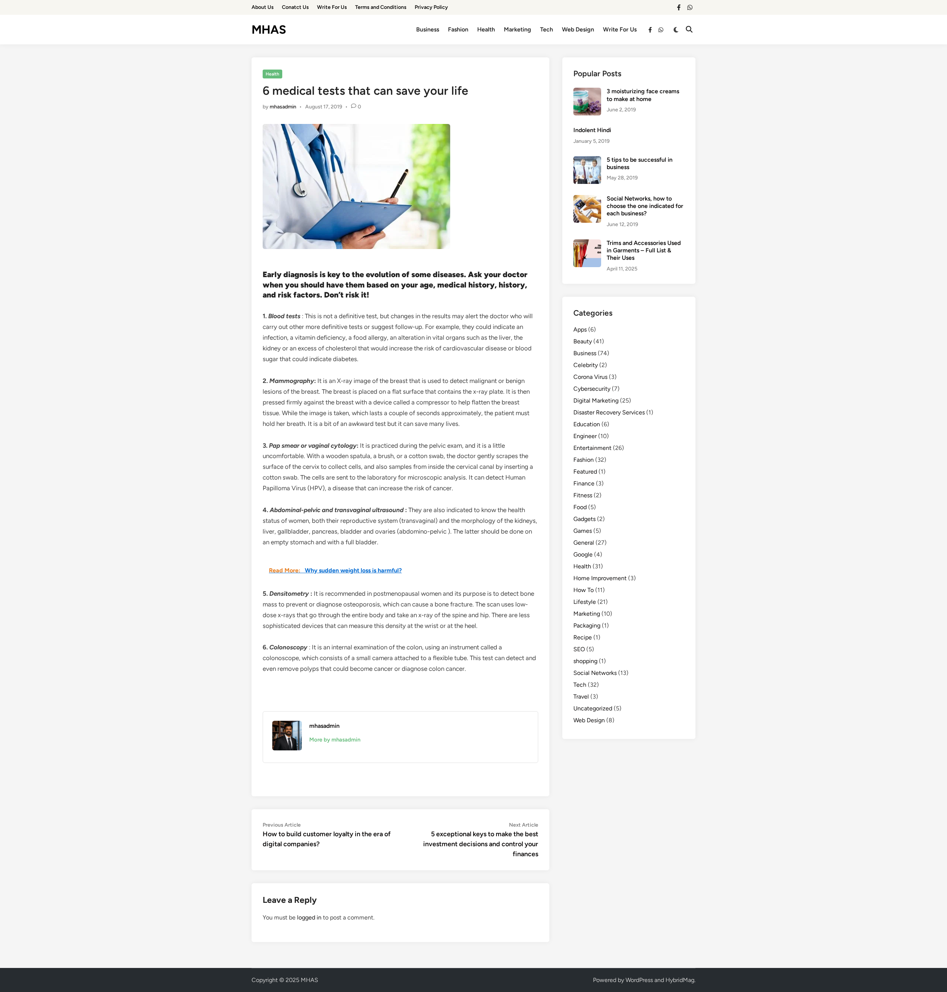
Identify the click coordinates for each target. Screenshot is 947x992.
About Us (263, 7)
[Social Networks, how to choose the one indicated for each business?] (587, 199)
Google (583, 554)
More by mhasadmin (334, 739)
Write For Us (332, 7)
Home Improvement (600, 578)
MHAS (269, 30)
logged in (309, 917)
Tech (546, 29)
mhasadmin (283, 107)
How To (583, 589)
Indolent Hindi (592, 130)
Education (586, 424)
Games (582, 530)
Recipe (582, 637)
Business (427, 29)
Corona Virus (590, 376)
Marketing (517, 29)
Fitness (582, 495)
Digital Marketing (596, 400)
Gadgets (584, 518)
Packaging (586, 625)
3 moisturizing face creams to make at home (643, 95)
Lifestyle (584, 601)
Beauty (582, 341)
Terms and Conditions (381, 7)
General (583, 542)
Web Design (578, 29)
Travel (581, 696)
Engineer (585, 436)
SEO (579, 649)
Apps (580, 329)
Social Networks (595, 672)
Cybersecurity (591, 388)
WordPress (639, 979)
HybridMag (679, 979)
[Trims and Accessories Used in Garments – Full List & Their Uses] (587, 243)
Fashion (458, 29)
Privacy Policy (431, 7)
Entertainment (592, 447)
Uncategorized (592, 708)
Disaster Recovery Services (609, 412)
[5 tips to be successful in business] (587, 160)
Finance (583, 483)
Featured (585, 471)
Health (486, 29)
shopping (585, 661)
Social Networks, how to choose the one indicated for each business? (645, 206)
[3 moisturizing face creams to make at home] (587, 91)
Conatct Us (295, 7)
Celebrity (585, 365)
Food (580, 507)
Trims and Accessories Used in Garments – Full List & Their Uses (644, 250)
